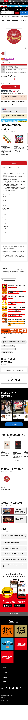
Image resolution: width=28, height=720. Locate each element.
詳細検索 (16, 12)
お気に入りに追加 (7, 104)
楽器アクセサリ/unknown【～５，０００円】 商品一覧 (14, 342)
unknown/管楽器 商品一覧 (8, 349)
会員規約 (3, 697)
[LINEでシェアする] (16, 380)
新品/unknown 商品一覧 (8, 345)
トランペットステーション (9, 269)
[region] (14, 482)
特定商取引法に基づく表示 (7, 695)
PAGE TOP (15, 613)
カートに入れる (10, 87)
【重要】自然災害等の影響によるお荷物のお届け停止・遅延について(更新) (14, 3)
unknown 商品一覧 (7, 352)
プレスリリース (4, 700)
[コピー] (19, 380)
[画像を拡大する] (25, 48)
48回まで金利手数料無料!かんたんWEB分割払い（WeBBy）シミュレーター (15, 97)
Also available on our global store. (9, 111)
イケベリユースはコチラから (13, 561)
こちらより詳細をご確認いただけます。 (13, 568)
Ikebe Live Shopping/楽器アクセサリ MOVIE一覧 (20, 511)
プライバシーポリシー (6, 692)
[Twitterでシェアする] (9, 380)
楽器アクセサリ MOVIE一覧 (19, 519)
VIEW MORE (14, 424)
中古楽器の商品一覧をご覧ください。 (13, 550)
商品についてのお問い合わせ (9, 280)
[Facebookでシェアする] (12, 380)
